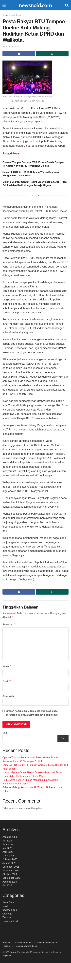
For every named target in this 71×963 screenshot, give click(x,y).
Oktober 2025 (9, 874)
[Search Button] (67, 5)
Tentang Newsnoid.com (26, 945)
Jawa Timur (16, 15)
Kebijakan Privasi (23, 942)
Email (6, 681)
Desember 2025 (10, 866)
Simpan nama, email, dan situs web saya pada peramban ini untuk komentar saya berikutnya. (32, 712)
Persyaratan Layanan (47, 942)
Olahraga (7, 913)
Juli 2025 (7, 885)
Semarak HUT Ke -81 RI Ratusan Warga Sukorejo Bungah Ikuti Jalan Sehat (30, 173)
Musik (5, 906)
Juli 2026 (7, 840)
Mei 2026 (7, 848)
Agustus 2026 (9, 836)
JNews (13, 952)
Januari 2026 (9, 863)
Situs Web (8, 696)
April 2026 (7, 851)
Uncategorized (10, 921)
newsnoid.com (35, 5)
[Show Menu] (4, 5)
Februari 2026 (9, 859)
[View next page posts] (38, 195)
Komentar (9, 624)
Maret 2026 (8, 855)
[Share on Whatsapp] (52, 53)
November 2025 (10, 870)
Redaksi (6, 945)
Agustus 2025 (9, 881)
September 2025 (11, 877)
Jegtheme (6, 955)
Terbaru (6, 917)
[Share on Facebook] (18, 53)
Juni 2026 (7, 844)
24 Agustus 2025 (10, 46)
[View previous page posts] (32, 195)
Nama (6, 666)
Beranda (6, 942)
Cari (4, 732)
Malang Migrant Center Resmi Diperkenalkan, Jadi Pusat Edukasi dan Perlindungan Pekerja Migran (34, 183)
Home (5, 15)
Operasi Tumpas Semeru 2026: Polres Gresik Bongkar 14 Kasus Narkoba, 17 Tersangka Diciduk (33, 163)
